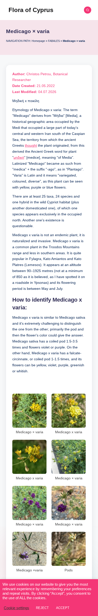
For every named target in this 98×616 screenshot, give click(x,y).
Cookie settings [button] (16, 608)
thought (31, 145)
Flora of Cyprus (31, 10)
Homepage (38, 40)
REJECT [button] (42, 608)
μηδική (19, 157)
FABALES (54, 40)
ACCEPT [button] (62, 608)
